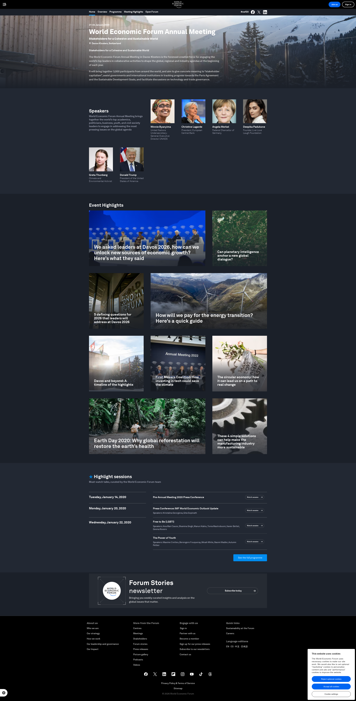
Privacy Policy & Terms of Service (178, 683)
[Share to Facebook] (253, 12)
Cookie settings (331, 694)
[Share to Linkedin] (265, 12)
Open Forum (151, 11)
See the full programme (250, 557)
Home (92, 11)
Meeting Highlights (133, 11)
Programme (115, 11)
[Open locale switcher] (3, 692)
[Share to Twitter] (259, 12)
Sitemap (178, 688)
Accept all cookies (331, 686)
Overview (102, 11)
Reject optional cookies (331, 679)
